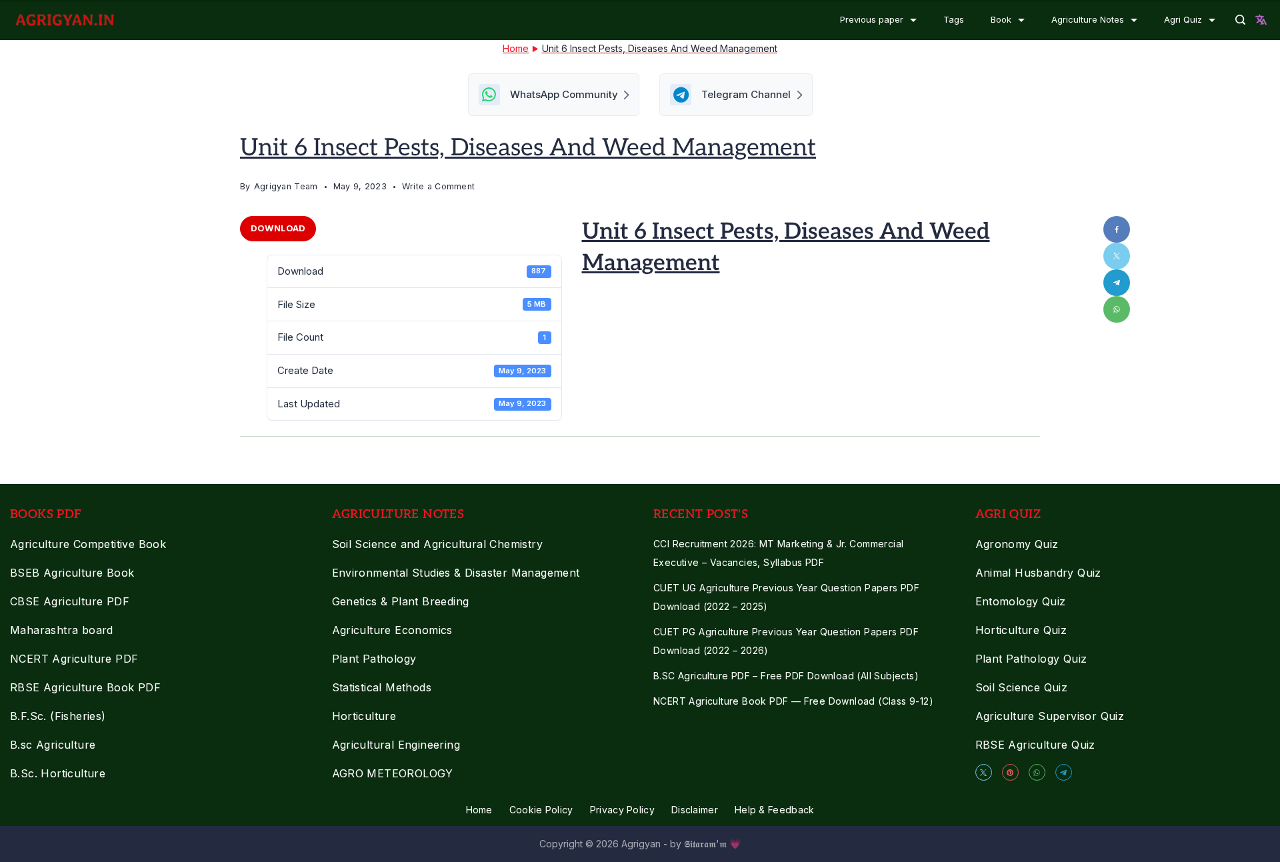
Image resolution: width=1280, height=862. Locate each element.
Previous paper (871, 19)
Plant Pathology (374, 658)
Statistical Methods (382, 687)
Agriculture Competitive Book (88, 544)
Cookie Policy (541, 809)
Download (278, 228)
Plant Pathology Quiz (1031, 658)
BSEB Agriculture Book (72, 572)
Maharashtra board (61, 630)
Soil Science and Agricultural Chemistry (437, 544)
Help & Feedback (775, 809)
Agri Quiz (1183, 19)
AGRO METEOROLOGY (392, 773)
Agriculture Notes (1087, 19)
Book (1001, 19)
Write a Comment (438, 188)
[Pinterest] (1010, 772)
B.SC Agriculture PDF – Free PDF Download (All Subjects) (786, 675)
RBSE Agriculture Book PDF (85, 687)
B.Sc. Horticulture (57, 773)
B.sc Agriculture (52, 744)
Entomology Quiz (1020, 601)
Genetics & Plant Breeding (400, 601)
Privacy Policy (622, 809)
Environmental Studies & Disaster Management (456, 572)
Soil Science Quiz (1021, 687)
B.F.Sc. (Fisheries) (58, 716)
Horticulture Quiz (1021, 630)
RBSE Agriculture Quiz (1035, 744)
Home (479, 809)
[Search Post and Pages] (1240, 20)
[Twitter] (983, 772)
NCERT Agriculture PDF (74, 658)
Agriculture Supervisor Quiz (1050, 716)
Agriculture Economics (392, 630)
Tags (953, 19)
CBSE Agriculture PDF (69, 601)
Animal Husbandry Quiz (1038, 572)
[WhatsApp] (1037, 772)
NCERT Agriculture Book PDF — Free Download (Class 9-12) (793, 701)
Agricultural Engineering (396, 744)
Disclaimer (694, 809)
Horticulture (364, 716)
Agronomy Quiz (1017, 544)
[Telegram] (1063, 772)
